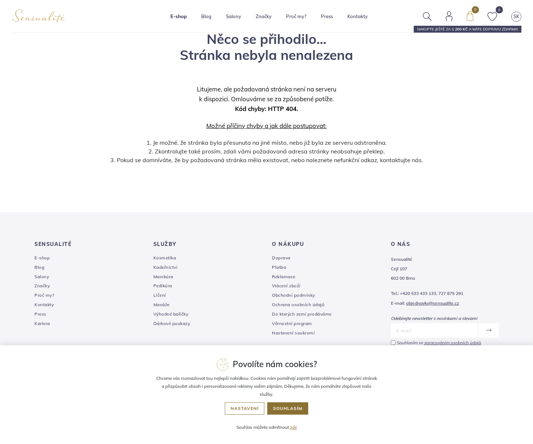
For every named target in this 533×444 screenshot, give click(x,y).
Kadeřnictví (165, 267)
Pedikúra (162, 285)
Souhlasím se (439, 342)
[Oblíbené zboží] (492, 15)
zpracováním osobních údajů (452, 342)
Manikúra (163, 276)
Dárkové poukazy (171, 323)
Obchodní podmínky (293, 295)
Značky (264, 16)
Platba (279, 267)
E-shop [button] (178, 16)
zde (293, 427)
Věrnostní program (292, 323)
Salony (41, 276)
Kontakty (357, 16)
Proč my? (296, 16)
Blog (206, 16)
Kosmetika (164, 257)
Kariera (42, 323)
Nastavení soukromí (293, 333)
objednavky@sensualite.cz (432, 303)
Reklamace (284, 276)
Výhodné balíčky (171, 314)
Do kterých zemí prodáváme (302, 314)
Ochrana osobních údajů (298, 304)
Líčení (159, 295)
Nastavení (245, 408)
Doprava (281, 257)
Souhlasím (287, 408)
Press (327, 16)
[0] (470, 15)
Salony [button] (233, 16)
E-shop (42, 257)
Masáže (161, 304)
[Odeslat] (488, 330)
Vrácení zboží (286, 285)
